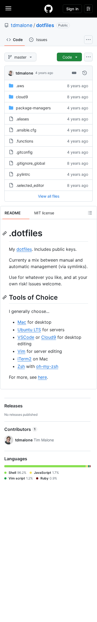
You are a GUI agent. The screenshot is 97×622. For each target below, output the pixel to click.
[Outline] (90, 212)
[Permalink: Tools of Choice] (5, 297)
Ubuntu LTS (29, 329)
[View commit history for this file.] (84, 73)
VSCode (26, 337)
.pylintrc (23, 174)
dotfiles (45, 25)
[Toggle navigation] (8, 8)
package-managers (33, 108)
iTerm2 (25, 358)
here (42, 377)
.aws (20, 85)
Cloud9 (48, 337)
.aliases (22, 119)
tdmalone (21, 25)
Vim (21, 351)
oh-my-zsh (47, 366)
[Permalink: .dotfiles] (5, 233)
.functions (24, 141)
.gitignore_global (30, 163)
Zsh (21, 366)
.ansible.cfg (26, 130)
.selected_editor (30, 185)
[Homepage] (48, 8)
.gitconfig (24, 152)
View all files (48, 196)
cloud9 (22, 96)
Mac (22, 322)
